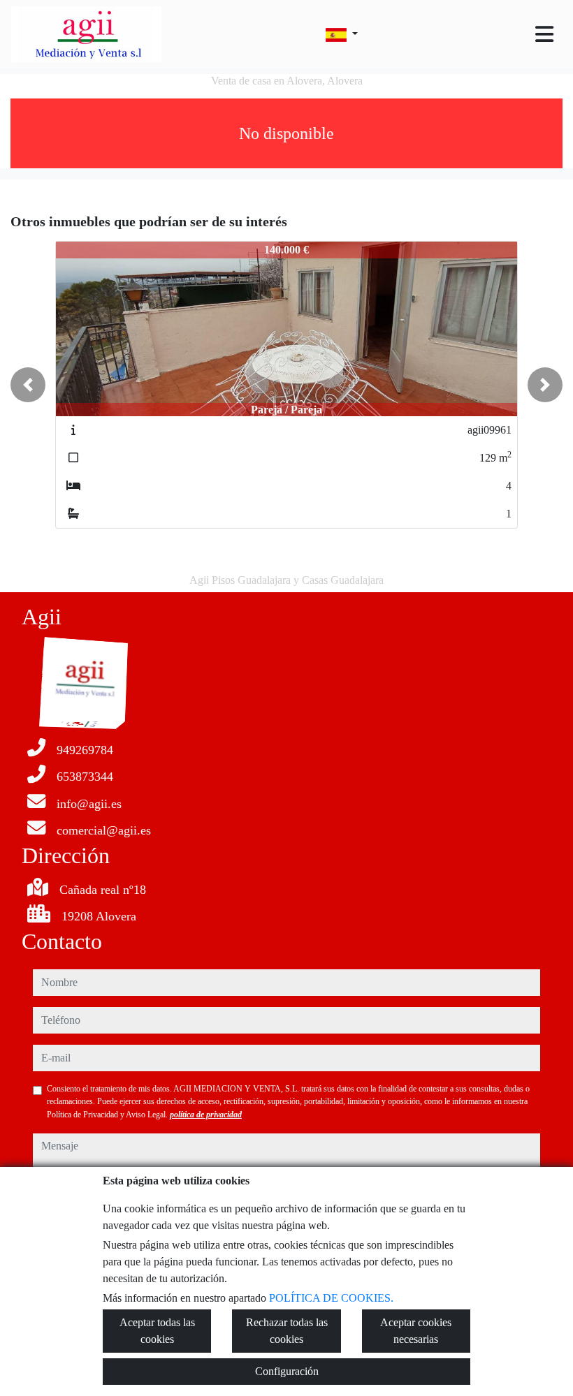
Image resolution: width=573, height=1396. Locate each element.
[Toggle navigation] (544, 34)
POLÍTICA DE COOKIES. (331, 1298)
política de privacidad (206, 1114)
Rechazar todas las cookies (287, 1330)
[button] (27, 384)
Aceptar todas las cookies (157, 1330)
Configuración (287, 1371)
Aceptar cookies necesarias (415, 1330)
